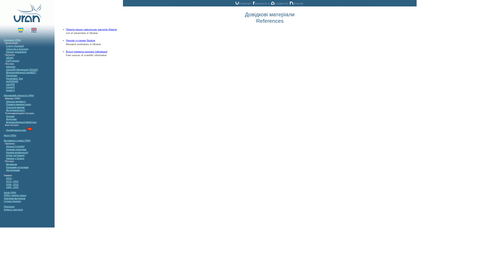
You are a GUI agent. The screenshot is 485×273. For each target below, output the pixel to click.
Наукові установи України (80, 40)
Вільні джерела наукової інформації (86, 51)
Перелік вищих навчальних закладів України (91, 29)
